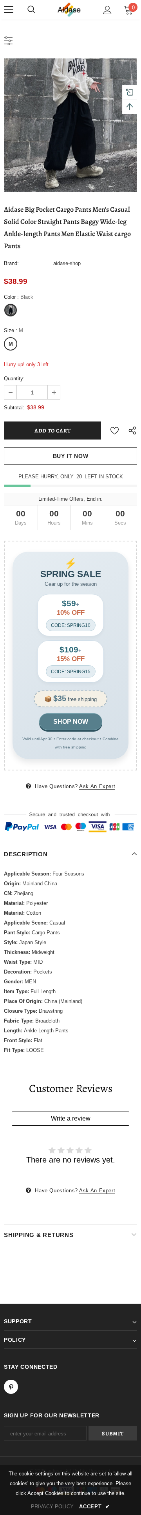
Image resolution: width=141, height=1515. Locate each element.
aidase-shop (67, 263)
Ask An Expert (97, 786)
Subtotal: (14, 408)
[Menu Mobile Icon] (8, 10)
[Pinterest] (11, 1387)
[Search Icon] (31, 10)
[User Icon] (107, 10)
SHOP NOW (70, 721)
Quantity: (14, 378)
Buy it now (71, 456)
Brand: (11, 263)
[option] (70, 125)
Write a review (70, 1118)
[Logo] (69, 10)
